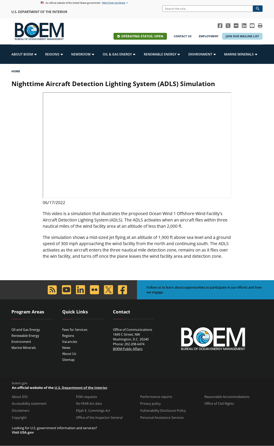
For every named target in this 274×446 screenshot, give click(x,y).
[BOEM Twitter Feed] (228, 25)
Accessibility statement (29, 404)
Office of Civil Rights (219, 404)
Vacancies (69, 341)
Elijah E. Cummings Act (93, 411)
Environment (21, 341)
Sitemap (68, 359)
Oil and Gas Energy (25, 329)
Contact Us (183, 36)
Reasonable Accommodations (227, 397)
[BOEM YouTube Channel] (252, 25)
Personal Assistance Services (162, 418)
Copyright (19, 418)
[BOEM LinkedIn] (244, 25)
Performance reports (156, 397)
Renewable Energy (25, 335)
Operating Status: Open (142, 36)
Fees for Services (74, 329)
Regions (68, 335)
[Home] (39, 31)
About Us (69, 353)
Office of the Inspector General (99, 418)
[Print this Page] (260, 25)
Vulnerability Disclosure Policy (163, 411)
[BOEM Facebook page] (220, 25)
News (66, 347)
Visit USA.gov (23, 432)
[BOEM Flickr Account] (236, 25)
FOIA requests (86, 397)
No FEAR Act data (89, 404)
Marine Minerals (23, 347)
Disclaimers (20, 411)
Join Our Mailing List (242, 36)
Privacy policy (150, 404)
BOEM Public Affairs (128, 349)
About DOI (19, 397)
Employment (208, 36)
